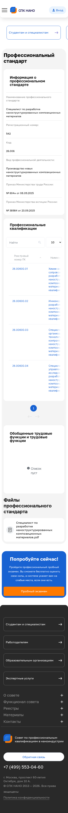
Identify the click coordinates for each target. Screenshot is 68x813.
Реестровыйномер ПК (21, 257)
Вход (57, 10)
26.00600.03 (20, 329)
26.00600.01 (20, 268)
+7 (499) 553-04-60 (23, 766)
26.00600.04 (20, 365)
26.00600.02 (20, 300)
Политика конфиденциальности (26, 797)
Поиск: (25, 242)
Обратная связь (33, 757)
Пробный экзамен (34, 591)
